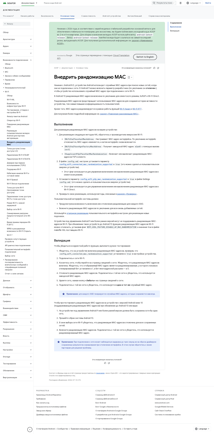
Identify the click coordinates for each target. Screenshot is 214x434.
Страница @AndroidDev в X (106, 399)
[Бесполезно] (158, 68)
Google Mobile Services (164, 407)
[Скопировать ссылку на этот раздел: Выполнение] (75, 124)
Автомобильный (135, 16)
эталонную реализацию (77, 213)
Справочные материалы (159, 16)
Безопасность (47, 16)
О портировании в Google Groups (108, 418)
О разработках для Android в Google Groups (113, 414)
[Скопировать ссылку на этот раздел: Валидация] (72, 240)
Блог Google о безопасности (107, 407)
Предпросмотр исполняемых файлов (51, 407)
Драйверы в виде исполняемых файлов (51, 414)
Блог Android (100, 403)
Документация (27, 3)
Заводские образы (43, 411)
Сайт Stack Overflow (163, 411)
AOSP (56, 68)
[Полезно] (154, 68)
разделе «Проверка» (127, 194)
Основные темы (67, 16)
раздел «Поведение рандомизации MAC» (119, 114)
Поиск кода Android (53, 3)
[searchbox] (16, 24)
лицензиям (100, 373)
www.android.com (162, 403)
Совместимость (88, 16)
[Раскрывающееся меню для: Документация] (37, 3)
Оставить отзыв (130, 429)
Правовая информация (80, 429)
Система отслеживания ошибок (168, 414)
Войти (208, 3)
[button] (14, 39)
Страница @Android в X (105, 395)
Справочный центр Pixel (164, 399)
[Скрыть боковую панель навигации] (29, 429)
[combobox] (164, 3)
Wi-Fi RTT (137, 109)
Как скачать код (42, 403)
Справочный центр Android (166, 395)
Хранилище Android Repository (48, 395)
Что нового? (8, 16)
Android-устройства (112, 16)
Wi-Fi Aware (125, 109)
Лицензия (96, 429)
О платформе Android (45, 429)
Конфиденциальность (112, 429)
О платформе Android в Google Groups (111, 411)
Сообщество (62, 429)
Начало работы (27, 16)
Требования (41, 399)
